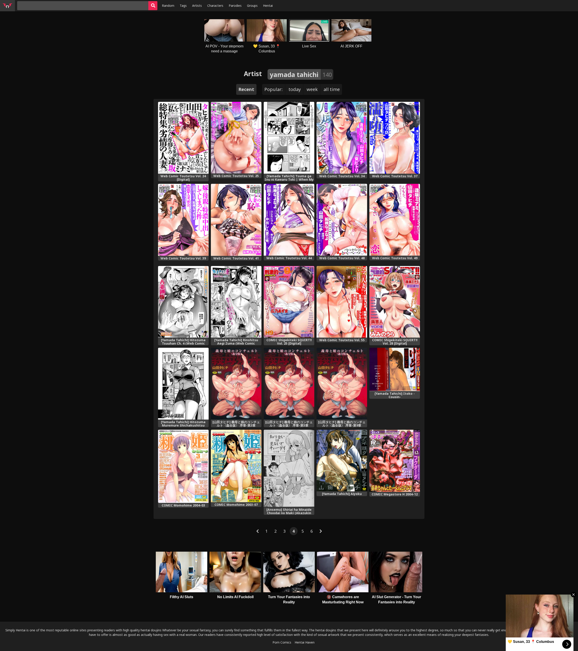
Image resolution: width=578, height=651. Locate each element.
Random (168, 5)
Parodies (235, 5)
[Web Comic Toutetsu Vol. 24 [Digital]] (183, 138)
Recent (246, 89)
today (295, 89)
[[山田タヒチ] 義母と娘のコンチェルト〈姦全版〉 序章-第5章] (289, 384)
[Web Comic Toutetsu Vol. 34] (342, 138)
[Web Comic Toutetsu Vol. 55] (342, 302)
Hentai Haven (305, 642)
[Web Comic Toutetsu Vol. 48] (342, 219)
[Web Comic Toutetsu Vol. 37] (394, 138)
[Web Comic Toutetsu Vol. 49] (394, 219)
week (312, 89)
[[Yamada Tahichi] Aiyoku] (342, 460)
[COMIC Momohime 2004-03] (183, 466)
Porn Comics (282, 642)
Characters (215, 5)
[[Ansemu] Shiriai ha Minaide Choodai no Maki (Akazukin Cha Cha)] (289, 468)
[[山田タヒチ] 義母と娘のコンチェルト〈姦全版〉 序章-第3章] (236, 384)
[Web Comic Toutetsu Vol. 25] (236, 137)
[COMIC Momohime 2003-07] (236, 466)
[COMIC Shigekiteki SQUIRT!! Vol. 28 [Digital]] (394, 302)
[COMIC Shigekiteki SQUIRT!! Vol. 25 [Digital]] (289, 302)
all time (332, 89)
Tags (183, 5)
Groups (252, 5)
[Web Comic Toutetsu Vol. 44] (289, 219)
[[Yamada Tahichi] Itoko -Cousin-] (394, 369)
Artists (197, 5)
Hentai (268, 5)
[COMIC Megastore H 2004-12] (394, 461)
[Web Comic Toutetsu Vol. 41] (236, 220)
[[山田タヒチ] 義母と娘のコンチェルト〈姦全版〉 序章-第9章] (342, 384)
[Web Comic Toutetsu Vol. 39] (183, 220)
